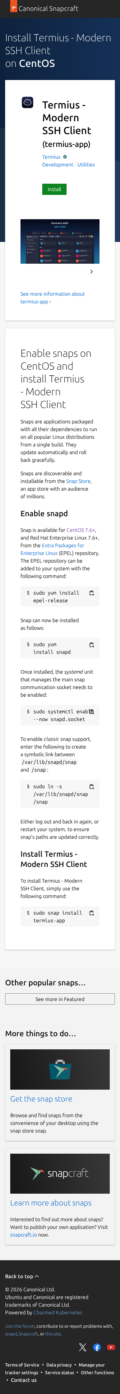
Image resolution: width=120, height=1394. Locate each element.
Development (57, 164)
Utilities (86, 164)
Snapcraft (28, 1333)
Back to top (19, 1276)
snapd (11, 1333)
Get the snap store (41, 1098)
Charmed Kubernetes (58, 1312)
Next (92, 272)
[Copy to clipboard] (91, 593)
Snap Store (78, 481)
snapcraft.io (23, 1235)
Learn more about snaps (51, 1202)
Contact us (23, 1380)
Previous (74, 272)
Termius (52, 157)
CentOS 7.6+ (81, 530)
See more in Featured (60, 999)
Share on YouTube (111, 1347)
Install (54, 189)
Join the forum (20, 1326)
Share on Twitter (83, 1347)
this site (53, 1333)
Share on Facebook (97, 1347)
